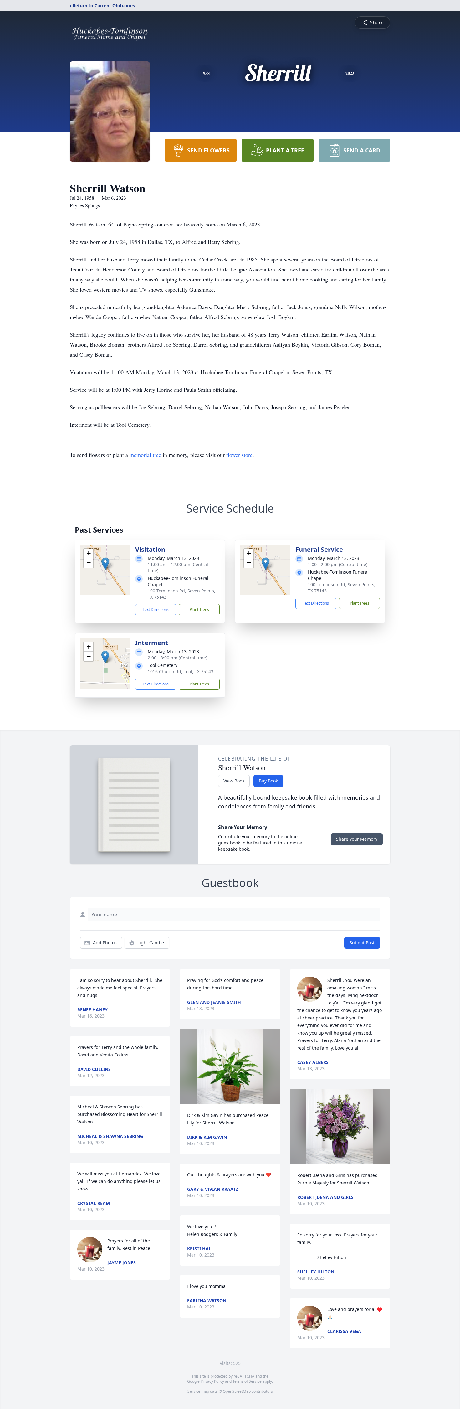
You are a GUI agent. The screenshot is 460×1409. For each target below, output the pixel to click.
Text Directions (156, 609)
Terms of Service (247, 1381)
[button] (105, 563)
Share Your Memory (356, 839)
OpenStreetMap (237, 1391)
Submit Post (362, 943)
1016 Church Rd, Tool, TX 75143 (180, 671)
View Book (233, 781)
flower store (239, 454)
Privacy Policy (212, 1381)
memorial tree (145, 454)
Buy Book (268, 781)
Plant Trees (199, 609)
